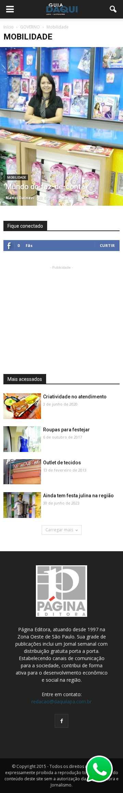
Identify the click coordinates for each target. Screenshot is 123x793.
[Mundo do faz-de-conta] (61, 126)
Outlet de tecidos (62, 462)
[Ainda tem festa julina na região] (22, 505)
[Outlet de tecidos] (22, 471)
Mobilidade (16, 177)
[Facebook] (61, 721)
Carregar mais (59, 530)
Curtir (107, 245)
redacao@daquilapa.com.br (61, 701)
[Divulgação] (22, 406)
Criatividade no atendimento (75, 396)
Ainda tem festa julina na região (78, 495)
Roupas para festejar (66, 429)
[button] (113, 9)
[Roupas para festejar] (22, 439)
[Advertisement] (61, 314)
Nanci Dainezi (20, 197)
